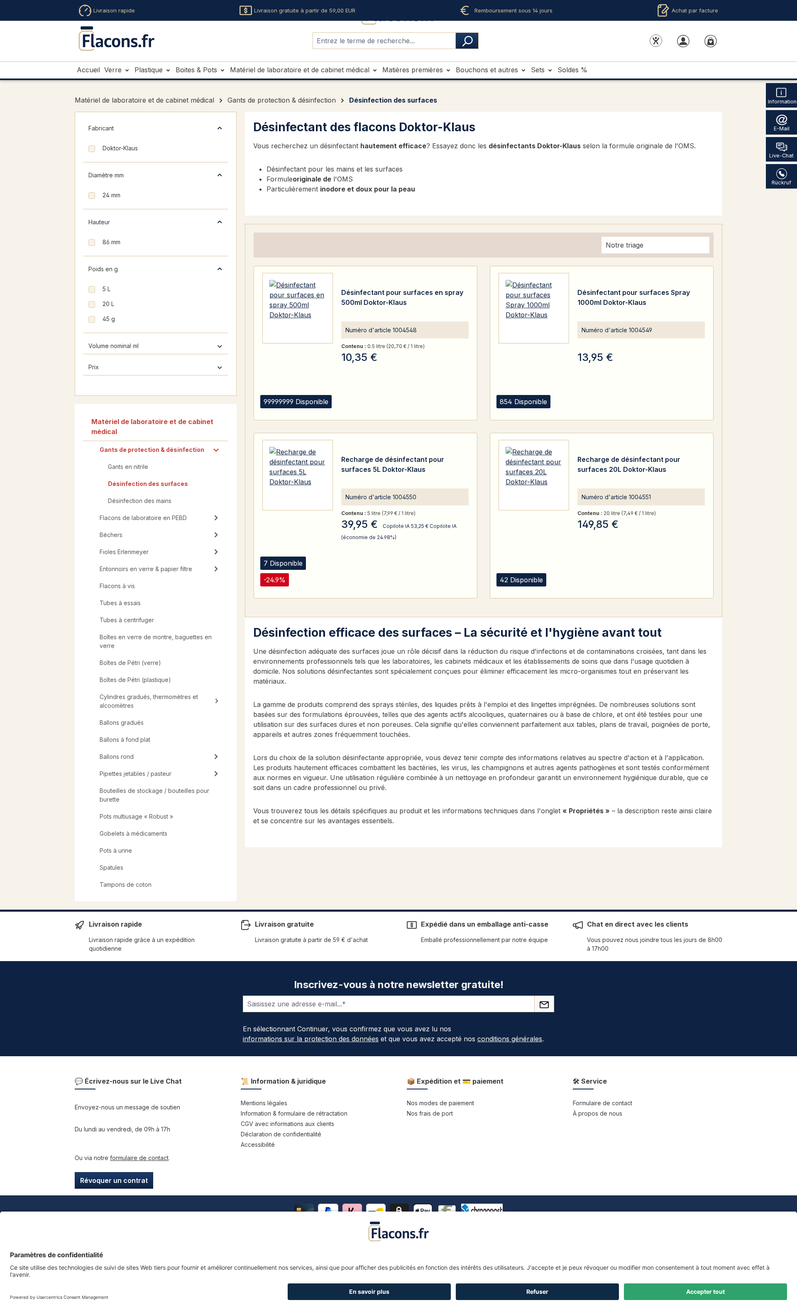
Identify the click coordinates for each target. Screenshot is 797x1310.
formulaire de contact (139, 1157)
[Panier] (710, 40)
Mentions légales (264, 1102)
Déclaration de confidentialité (281, 1134)
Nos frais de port (430, 1113)
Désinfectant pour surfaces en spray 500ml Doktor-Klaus (402, 297)
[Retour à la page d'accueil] (116, 39)
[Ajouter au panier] (370, 411)
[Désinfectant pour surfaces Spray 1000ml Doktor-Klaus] (534, 308)
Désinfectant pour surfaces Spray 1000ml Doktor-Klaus (633, 297)
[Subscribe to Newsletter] (544, 1004)
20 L (108, 303)
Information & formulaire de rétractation (294, 1113)
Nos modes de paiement (440, 1102)
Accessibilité (258, 1144)
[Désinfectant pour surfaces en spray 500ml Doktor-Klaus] (297, 308)
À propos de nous (597, 1113)
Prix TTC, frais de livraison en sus (618, 561)
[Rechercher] (467, 40)
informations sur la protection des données (311, 1039)
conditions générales (509, 1039)
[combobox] (384, 40)
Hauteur (99, 222)
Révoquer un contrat (114, 1180)
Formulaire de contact (602, 1102)
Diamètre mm (106, 175)
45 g (109, 318)
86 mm (111, 241)
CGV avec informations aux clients (287, 1123)
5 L (106, 288)
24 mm (111, 195)
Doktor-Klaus (120, 148)
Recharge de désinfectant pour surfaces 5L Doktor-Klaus (392, 464)
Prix (93, 366)
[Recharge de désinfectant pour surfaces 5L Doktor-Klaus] (297, 475)
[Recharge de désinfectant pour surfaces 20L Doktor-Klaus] (534, 475)
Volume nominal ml (113, 345)
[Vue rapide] (349, 411)
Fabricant (101, 128)
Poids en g (103, 268)
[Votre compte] (683, 40)
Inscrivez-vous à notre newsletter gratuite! (399, 985)
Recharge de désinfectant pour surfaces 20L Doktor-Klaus (628, 464)
